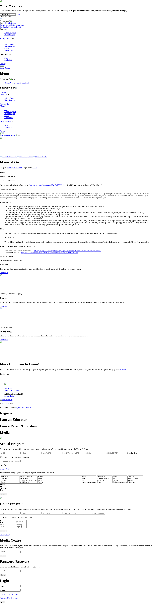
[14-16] (7, 527)
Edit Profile (4, 27)
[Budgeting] (20, 527)
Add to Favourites (9, 157)
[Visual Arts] (135, 482)
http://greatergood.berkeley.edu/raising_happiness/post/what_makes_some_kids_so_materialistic (67, 251)
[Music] (59, 480)
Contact (2, 64)
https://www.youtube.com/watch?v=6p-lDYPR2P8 (47, 185)
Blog (6, 58)
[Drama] (10, 482)
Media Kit (8, 60)
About (2, 106)
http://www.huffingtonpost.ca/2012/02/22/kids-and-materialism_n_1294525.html (49, 253)
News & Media (5, 121)
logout (18, 27)
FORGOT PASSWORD (9, 594)
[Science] (10, 480)
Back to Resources (8, 135)
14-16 (34, 168)
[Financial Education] (28, 477)
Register (13, 23)
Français (3, 92)
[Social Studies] (28, 482)
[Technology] (10, 477)
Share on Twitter (41, 157)
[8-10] (7, 523)
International (20, 25)
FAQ (6, 42)
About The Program (11, 390)
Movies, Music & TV (14, 168)
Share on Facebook (26, 157)
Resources (3, 94)
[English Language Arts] (88, 482)
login (9, 23)
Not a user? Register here (9, 598)
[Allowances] (20, 521)
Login (2, 68)
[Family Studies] (135, 478)
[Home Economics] (104, 478)
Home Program (9, 35)
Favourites (12, 27)
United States (10, 25)
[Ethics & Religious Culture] (28, 480)
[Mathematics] (28, 478)
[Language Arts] (10, 478)
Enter (18, 14)
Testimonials (8, 50)
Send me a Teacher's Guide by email (15, 457)
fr (5, 23)
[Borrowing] (20, 525)
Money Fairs (4, 39)
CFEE (6, 48)
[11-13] (7, 525)
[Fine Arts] (59, 482)
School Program (10, 33)
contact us (122, 370)
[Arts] (88, 480)
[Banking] (20, 523)
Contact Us (8, 388)
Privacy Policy (9, 396)
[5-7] (7, 521)
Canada (2, 25)
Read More (4, 273)
